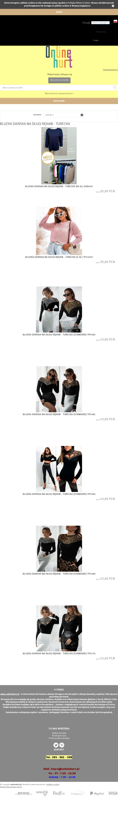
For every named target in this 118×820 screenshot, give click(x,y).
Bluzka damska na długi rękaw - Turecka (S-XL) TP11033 (59, 257)
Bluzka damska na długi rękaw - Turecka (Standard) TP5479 (59, 653)
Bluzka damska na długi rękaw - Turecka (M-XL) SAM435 (59, 186)
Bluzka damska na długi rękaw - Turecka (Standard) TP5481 (59, 414)
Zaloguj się (66, 74)
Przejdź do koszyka (59, 80)
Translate (103, 41)
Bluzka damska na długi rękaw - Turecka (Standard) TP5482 (59, 494)
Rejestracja (53, 74)
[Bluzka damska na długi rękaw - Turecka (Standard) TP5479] (59, 628)
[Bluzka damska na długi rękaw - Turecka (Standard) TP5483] (59, 310)
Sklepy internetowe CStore (11, 787)
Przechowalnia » (110, 69)
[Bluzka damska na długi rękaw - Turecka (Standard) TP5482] (59, 469)
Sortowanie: (37, 115)
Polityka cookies (52, 784)
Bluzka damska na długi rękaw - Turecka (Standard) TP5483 (59, 334)
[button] (64, 115)
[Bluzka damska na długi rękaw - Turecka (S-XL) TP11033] (59, 231)
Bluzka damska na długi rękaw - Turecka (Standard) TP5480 (59, 573)
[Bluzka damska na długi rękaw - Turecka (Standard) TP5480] (59, 549)
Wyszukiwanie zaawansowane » (59, 93)
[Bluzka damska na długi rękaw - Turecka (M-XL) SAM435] (59, 156)
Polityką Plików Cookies (79, 3)
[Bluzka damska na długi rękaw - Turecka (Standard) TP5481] (59, 389)
